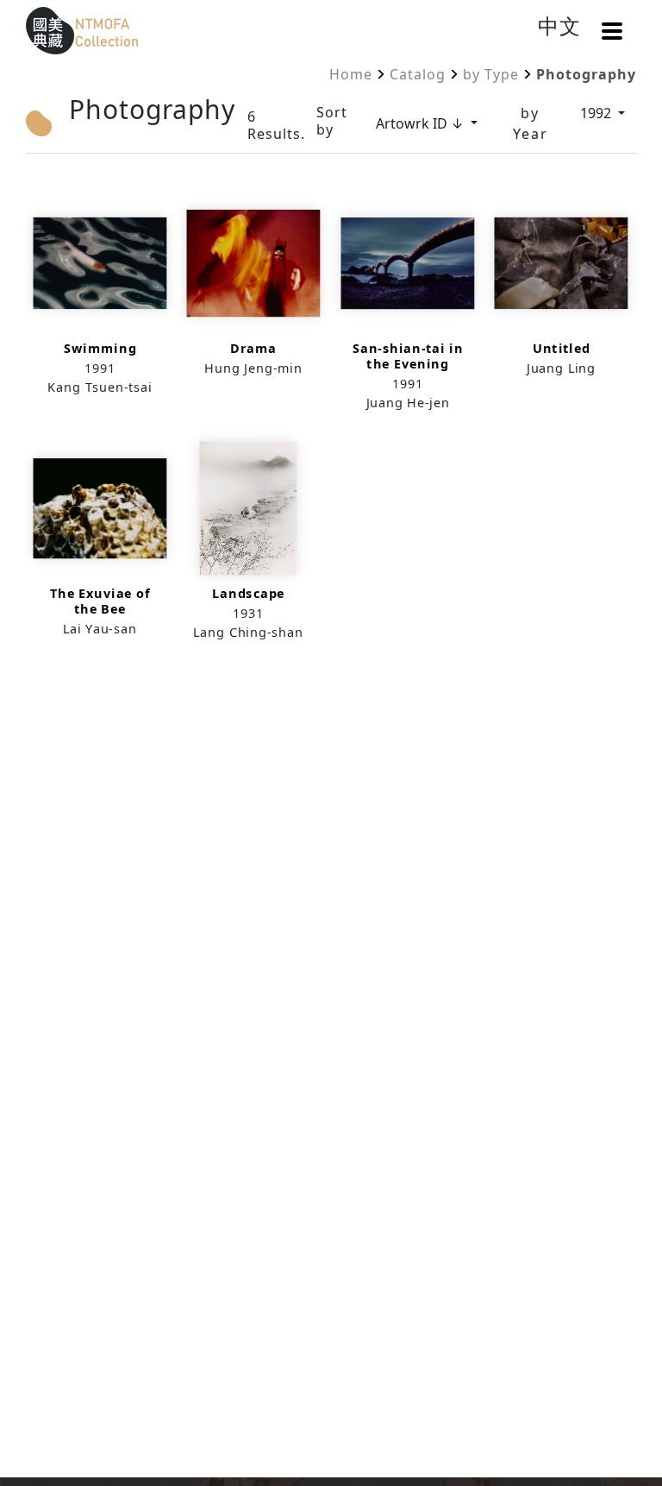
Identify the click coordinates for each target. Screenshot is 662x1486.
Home (350, 74)
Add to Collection (99, 302)
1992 (597, 113)
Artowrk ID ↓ (421, 123)
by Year (530, 123)
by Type (491, 74)
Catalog (418, 74)
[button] (612, 31)
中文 (559, 25)
